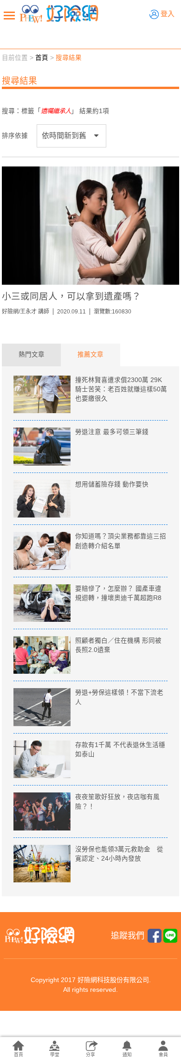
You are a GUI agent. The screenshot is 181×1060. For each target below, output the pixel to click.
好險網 (58, 14)
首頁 (41, 57)
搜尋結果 (69, 57)
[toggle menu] (9, 15)
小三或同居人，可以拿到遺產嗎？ (71, 296)
